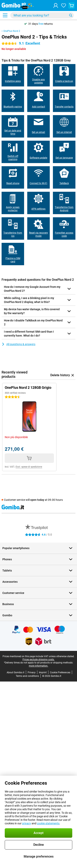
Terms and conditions (27, 676)
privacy (26, 823)
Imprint (43, 672)
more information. (38, 665)
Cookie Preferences (60, 672)
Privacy (32, 672)
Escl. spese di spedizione (29, 466)
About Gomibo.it (15, 672)
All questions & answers (20, 344)
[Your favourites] (64, 5)
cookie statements (48, 823)
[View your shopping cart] (71, 5)
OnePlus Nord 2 (11, 31)
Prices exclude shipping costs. (38, 659)
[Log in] (56, 5)
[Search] (71, 15)
